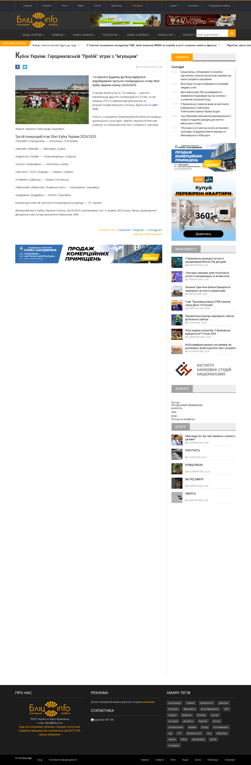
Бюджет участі (194, 733)
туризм (171, 739)
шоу (209, 733)
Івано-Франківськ (210, 709)
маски (213, 739)
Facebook (124, 230)
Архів (173, 5)
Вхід (40, 760)
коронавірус (174, 703)
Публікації (116, 5)
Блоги (97, 5)
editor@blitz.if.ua (53, 722)
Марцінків (222, 733)
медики (192, 727)
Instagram (155, 230)
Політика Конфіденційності (63, 760)
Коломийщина (221, 727)
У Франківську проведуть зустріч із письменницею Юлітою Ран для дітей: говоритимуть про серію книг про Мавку (207, 260)
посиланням (147, 701)
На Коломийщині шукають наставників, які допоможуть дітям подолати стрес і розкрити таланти (210, 346)
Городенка (173, 745)
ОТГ (179, 733)
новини (190, 703)
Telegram (138, 230)
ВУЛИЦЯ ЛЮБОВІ (194, 464)
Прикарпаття (206, 703)
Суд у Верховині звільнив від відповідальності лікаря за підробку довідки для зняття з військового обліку (206, 120)
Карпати (203, 721)
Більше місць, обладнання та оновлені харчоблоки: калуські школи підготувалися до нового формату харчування (206, 75)
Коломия (173, 721)
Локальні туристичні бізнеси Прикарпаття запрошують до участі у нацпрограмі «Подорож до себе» (207, 289)
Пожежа (201, 715)
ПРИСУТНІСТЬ (192, 450)
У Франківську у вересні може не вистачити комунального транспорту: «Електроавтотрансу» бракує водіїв (205, 108)
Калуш (205, 727)
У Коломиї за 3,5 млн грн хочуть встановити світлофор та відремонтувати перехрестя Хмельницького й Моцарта (204, 131)
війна (184, 739)
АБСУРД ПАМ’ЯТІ (194, 479)
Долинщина (198, 739)
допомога (188, 721)
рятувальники (175, 727)
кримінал (186, 715)
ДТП (226, 709)
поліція (214, 715)
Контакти (193, 5)
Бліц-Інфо (173, 709)
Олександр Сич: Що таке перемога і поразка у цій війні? (210, 438)
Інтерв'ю (46, 5)
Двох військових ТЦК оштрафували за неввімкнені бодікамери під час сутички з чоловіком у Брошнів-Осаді (203, 96)
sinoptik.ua (189, 419)
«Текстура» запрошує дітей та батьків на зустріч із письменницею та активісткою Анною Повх (207, 274)
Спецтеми (137, 5)
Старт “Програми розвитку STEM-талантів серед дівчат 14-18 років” (207, 303)
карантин (223, 703)
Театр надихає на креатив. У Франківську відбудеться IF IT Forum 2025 (207, 332)
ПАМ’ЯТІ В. (190, 493)
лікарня (172, 715)
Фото (65, 5)
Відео (81, 5)
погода (216, 721)
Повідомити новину (219, 5)
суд (170, 733)
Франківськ (189, 709)
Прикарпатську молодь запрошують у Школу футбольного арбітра (209, 318)
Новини (27, 5)
